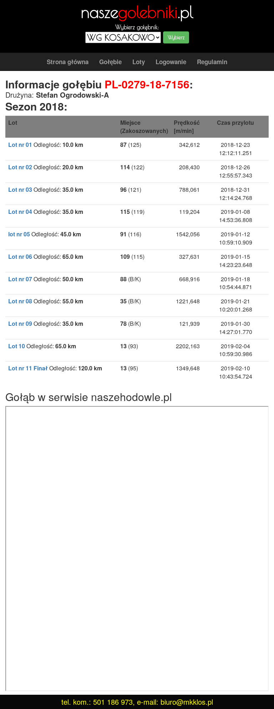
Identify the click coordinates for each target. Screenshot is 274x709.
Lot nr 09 (20, 323)
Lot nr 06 (20, 256)
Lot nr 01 (20, 144)
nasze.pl (137, 11)
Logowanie (171, 61)
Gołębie (110, 61)
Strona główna (67, 61)
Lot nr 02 (20, 167)
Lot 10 (16, 346)
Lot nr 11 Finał (28, 368)
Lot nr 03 (20, 189)
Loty (138, 61)
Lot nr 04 (20, 211)
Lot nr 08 (20, 301)
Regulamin (212, 61)
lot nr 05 (19, 234)
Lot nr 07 (20, 279)
